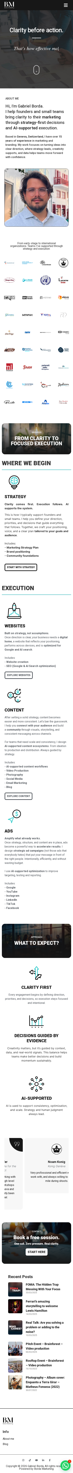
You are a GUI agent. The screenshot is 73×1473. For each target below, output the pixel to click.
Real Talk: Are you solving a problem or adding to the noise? (45, 1327)
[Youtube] (36, 1460)
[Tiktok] (30, 1460)
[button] (65, 5)
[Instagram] (23, 1460)
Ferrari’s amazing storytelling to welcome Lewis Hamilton (42, 1306)
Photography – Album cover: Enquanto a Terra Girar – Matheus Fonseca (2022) (45, 1382)
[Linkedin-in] (43, 1460)
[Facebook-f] (50, 1460)
